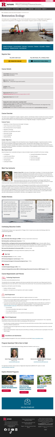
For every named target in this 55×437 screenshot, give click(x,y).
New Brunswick (9, 0)
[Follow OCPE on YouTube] (12, 429)
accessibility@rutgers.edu (42, 423)
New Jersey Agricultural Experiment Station (22, 3)
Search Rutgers (43, 0)
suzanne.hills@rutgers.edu (14, 361)
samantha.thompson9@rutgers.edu (41, 361)
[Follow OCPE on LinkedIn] (16, 429)
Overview (24, 46)
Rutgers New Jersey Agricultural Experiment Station (28, 419)
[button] (15, 61)
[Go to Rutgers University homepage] (7, 4)
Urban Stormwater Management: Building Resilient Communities (25, 387)
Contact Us (6, 48)
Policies (48, 46)
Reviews (36, 46)
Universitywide (4, 0)
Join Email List (22, 48)
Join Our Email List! (27, 407)
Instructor (30, 46)
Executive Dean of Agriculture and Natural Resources (28, 423)
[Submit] (52, 0)
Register (10, 46)
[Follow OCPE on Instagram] (9, 429)
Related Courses (14, 48)
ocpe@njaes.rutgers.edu (11, 425)
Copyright (39, 426)
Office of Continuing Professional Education (28, 4)
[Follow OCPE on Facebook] (5, 429)
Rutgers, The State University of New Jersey (28, 427)
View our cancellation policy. (37, 338)
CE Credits (42, 46)
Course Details (17, 46)
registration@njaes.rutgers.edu (41, 107)
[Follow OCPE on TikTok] (11, 432)
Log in (45, 429)
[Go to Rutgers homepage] (7, 420)
